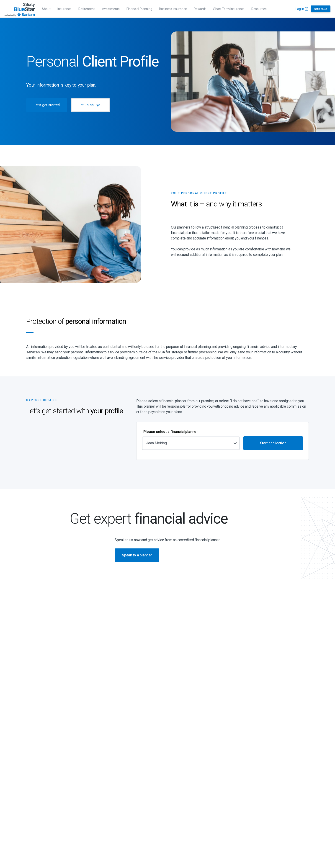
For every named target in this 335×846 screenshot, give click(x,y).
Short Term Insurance (229, 9)
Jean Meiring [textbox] (156, 443)
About (46, 9)
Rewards (200, 9)
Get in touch (320, 9)
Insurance (64, 9)
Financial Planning (139, 9)
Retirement (86, 9)
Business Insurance (173, 9)
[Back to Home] (20, 9)
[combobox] (191, 443)
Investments (111, 9)
